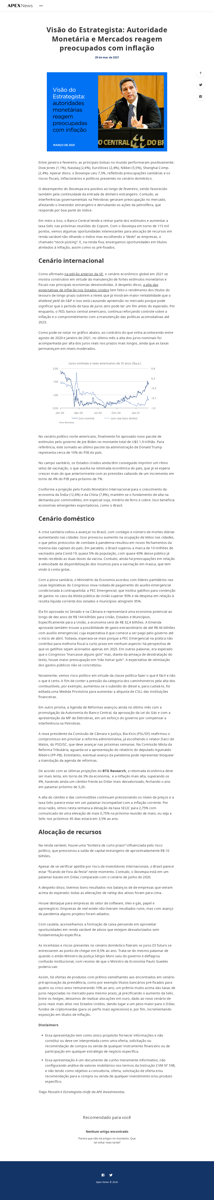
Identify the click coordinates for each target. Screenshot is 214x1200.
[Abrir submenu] (41, 5)
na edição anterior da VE (83, 274)
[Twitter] (200, 85)
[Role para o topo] (200, 73)
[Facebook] (200, 96)
